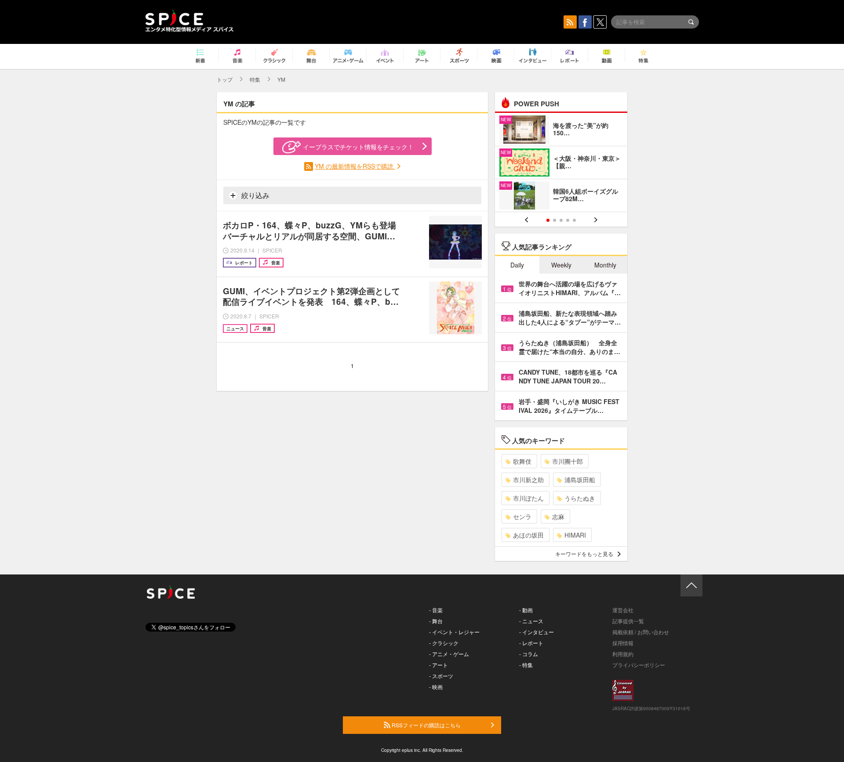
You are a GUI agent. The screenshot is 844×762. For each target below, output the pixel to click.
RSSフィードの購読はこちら (425, 725)
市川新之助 (528, 479)
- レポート (531, 642)
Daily (517, 264)
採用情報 (622, 642)
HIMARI (575, 535)
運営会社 (622, 610)
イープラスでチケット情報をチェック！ (358, 146)
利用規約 (622, 653)
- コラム (528, 653)
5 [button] (574, 220)
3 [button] (561, 220)
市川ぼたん (528, 498)
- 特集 (526, 664)
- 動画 (526, 610)
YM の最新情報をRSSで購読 (355, 166)
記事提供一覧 (628, 621)
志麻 (558, 516)
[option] (561, 163)
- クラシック (443, 642)
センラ (522, 516)
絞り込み (254, 195)
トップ (225, 79)
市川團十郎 (567, 461)
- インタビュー (536, 632)
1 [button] (547, 220)
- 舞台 (436, 621)
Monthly (605, 264)
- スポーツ (441, 675)
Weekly (561, 264)
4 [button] (567, 220)
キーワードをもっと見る (584, 553)
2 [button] (554, 220)
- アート (438, 664)
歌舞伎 (522, 461)
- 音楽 (436, 610)
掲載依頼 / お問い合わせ (640, 632)
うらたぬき (579, 498)
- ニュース (531, 621)
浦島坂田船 (579, 479)
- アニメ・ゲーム (449, 653)
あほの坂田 (528, 535)
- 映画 (436, 686)
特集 (255, 79)
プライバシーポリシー (638, 664)
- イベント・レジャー (454, 632)
